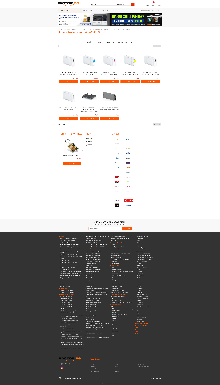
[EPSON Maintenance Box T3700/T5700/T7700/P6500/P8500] (109, 96)
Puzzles (139, 280)
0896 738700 (145, 11)
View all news (89, 145)
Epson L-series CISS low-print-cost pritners (71, 249)
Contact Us (118, 369)
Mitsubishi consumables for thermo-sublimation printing (95, 328)
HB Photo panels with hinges (144, 259)
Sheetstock (140, 265)
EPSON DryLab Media (92, 267)
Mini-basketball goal (142, 317)
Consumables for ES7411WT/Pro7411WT (96, 245)
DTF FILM (113, 240)
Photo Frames (140, 282)
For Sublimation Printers (92, 307)
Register (117, 366)
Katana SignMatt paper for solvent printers (97, 323)
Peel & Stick (115, 288)
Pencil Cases (140, 238)
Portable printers (64, 269)
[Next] (159, 20)
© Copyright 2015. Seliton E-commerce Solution (110, 383)
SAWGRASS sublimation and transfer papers (97, 288)
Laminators (115, 273)
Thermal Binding (116, 284)
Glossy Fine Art (90, 280)
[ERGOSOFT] (117, 191)
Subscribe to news (91, 144)
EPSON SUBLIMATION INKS (68, 318)
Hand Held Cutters (142, 249)
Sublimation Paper (91, 263)
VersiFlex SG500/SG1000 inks (68, 329)
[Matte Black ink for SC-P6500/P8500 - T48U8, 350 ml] (150, 60)
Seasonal (114, 327)
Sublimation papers (91, 315)
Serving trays (140, 276)
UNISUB (138, 269)
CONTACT (106, 11)
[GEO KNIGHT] (128, 182)
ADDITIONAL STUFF (116, 300)
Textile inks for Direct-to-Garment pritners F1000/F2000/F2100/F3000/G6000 (72, 315)
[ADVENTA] (117, 177)
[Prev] (60, 20)
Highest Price (122, 42)
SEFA (112, 298)
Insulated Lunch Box (142, 236)
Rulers (138, 243)
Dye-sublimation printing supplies (94, 325)
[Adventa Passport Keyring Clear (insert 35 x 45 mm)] (72, 146)
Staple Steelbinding (117, 286)
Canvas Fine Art (90, 284)
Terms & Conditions (144, 366)
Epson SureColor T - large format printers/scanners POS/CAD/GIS (68, 263)
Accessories (63, 282)
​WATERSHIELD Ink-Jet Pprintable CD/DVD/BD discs (97, 337)
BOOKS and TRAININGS (141, 323)
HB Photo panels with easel (144, 255)
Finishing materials (91, 311)
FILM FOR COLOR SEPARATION (94, 333)
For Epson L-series (65, 302)
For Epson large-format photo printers (99, 29)
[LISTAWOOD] (128, 177)
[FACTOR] (117, 139)
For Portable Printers (66, 300)
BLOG (136, 333)
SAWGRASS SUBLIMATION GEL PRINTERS (70, 273)
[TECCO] (128, 168)
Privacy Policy (142, 364)
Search (117, 371)
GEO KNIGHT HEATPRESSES (118, 296)
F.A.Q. (116, 364)
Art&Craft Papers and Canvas (93, 259)
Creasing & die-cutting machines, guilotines (123, 271)
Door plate (140, 302)
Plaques (139, 284)
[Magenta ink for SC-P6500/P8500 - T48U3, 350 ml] (109, 60)
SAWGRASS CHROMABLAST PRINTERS (70, 276)
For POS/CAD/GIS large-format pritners (71, 313)
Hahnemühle (89, 273)
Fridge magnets (116, 316)
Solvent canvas (90, 319)
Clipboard (139, 313)
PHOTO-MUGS (140, 321)
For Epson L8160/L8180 (67, 307)
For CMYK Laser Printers (92, 300)
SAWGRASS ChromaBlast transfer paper (96, 294)
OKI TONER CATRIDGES (91, 243)
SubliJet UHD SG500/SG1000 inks (69, 334)
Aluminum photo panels (143, 253)
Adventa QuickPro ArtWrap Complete (120, 253)
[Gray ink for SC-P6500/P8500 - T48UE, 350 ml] (68, 96)
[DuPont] (128, 186)
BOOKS (137, 329)
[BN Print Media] (128, 163)
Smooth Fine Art (90, 276)
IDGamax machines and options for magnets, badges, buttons (123, 309)
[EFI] (117, 172)
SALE (98, 11)
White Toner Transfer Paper (93, 302)
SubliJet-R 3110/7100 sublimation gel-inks (71, 336)
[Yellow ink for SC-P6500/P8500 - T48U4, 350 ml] (130, 60)
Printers (61, 236)
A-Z (132, 42)
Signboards (140, 304)
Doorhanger (140, 311)
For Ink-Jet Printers (91, 304)
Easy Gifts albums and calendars (119, 292)
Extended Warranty (65, 286)
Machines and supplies (118, 290)
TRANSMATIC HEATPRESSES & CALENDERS (122, 302)
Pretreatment (63, 288)
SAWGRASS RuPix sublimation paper (95, 290)
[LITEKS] (117, 163)
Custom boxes (141, 315)
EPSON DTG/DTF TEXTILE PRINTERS (69, 245)
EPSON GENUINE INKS (83, 29)
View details (72, 163)
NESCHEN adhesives (116, 257)
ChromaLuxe (139, 251)
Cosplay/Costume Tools (118, 247)
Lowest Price (110, 42)
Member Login (95, 371)
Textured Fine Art (90, 278)
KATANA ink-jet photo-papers (93, 251)
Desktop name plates (142, 298)
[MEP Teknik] (128, 196)
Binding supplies (116, 280)
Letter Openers (141, 247)
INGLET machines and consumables (120, 259)
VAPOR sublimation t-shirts (118, 236)
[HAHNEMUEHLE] (117, 149)
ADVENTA (113, 312)
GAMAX (113, 307)
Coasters (139, 271)
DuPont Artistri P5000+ (91, 238)
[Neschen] (117, 158)
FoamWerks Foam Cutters (118, 249)
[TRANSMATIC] (117, 186)
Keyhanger (140, 288)
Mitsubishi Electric (65, 243)
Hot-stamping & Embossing (119, 276)
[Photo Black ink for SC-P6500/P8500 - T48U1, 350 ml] (68, 60)
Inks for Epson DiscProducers (68, 322)
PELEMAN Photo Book (116, 282)
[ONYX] (117, 196)
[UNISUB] (128, 172)
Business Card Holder (142, 296)
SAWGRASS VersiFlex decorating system (70, 271)
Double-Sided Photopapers (93, 257)
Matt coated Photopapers (93, 255)
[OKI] (128, 200)
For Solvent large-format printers (69, 320)
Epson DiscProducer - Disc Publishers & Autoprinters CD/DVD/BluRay (70, 266)
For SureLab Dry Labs (66, 298)
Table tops (139, 263)
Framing (113, 251)
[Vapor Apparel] (128, 153)
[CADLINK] (128, 191)
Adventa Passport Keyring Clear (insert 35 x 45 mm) (70, 155)
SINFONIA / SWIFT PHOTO (68, 240)
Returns (93, 366)
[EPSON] (128, 139)
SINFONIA (89, 331)
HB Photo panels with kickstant (145, 257)
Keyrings (114, 318)
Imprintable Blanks (115, 304)
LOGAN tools (114, 245)
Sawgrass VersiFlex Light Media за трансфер (97, 292)
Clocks (138, 278)
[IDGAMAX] (128, 205)
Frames (114, 322)
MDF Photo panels (142, 261)
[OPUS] (117, 182)
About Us (93, 369)
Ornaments (140, 292)
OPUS (112, 267)
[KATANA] (128, 144)
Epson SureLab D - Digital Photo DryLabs (70, 247)
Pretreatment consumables (67, 292)
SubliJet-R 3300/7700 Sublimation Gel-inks (71, 342)
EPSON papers (89, 265)
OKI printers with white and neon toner (70, 278)
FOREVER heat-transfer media (93, 298)
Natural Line (89, 282)
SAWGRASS (63, 327)
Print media (88, 249)
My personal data (155, 378)
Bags (113, 335)
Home (60, 29)
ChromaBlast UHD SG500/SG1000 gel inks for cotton (72, 345)
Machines (114, 261)
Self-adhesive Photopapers (93, 261)
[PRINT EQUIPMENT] (117, 201)
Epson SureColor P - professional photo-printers (70, 251)
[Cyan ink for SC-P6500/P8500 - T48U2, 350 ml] (89, 60)
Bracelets (139, 290)
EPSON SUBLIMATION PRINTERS (68, 254)
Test (136, 331)
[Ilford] (128, 149)
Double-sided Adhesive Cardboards (120, 238)
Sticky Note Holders (142, 294)
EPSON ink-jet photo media (93, 269)
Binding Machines (116, 269)
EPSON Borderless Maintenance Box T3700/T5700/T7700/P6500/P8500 (89, 110)
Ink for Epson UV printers (67, 325)
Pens (138, 240)
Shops (147, 5)
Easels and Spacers (142, 267)
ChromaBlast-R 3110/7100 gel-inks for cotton (72, 348)
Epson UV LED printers (66, 260)
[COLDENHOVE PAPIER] (117, 168)
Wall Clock (114, 329)
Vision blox (114, 325)
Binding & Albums (115, 265)
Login (159, 5)
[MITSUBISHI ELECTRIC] (117, 205)
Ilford (87, 296)
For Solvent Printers (91, 309)
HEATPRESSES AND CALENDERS (118, 294)
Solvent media (89, 317)
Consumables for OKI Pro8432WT (95, 247)
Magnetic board (141, 309)
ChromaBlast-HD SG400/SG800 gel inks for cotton (72, 339)
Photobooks (115, 278)
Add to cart (70, 81)
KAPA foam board (115, 255)
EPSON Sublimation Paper (93, 271)
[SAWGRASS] (117, 144)
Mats (113, 333)
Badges (114, 320)
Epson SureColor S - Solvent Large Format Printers (71, 257)
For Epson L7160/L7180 (67, 304)
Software (62, 284)
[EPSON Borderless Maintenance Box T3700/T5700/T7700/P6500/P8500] (89, 96)
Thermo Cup (115, 331)
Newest (99, 42)
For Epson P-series (66, 309)
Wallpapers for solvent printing (94, 321)
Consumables (63, 280)
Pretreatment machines (66, 290)
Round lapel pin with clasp (144, 307)
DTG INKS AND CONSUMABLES (94, 240)
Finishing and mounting (117, 243)
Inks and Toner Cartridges (70, 29)
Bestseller (89, 42)
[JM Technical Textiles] (128, 158)
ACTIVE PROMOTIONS (141, 325)
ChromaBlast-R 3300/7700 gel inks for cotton (97, 236)
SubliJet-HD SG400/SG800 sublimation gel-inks (72, 331)
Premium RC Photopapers (93, 253)
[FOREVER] (117, 153)
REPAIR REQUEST (88, 11)
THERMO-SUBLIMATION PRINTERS (69, 238)
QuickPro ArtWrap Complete (119, 314)
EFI (86, 335)
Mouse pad (140, 245)
